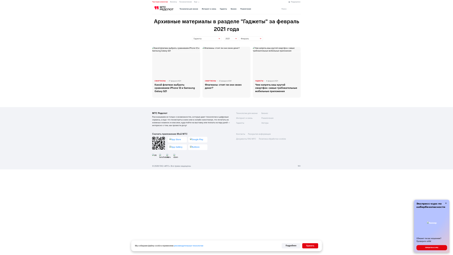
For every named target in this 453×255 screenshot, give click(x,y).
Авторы (264, 123)
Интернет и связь (209, 9)
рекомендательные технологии (188, 245)
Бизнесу (173, 2)
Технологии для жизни (189, 9)
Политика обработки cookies (272, 139)
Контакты (240, 134)
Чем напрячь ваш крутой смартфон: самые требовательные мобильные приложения (276, 88)
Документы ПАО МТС (246, 139)
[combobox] (206, 39)
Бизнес (234, 9)
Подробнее (291, 245)
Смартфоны (160, 81)
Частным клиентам (160, 2)
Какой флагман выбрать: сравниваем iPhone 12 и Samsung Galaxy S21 (175, 88)
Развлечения (245, 9)
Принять (310, 245)
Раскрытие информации (259, 134)
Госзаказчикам (185, 2)
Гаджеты (223, 9)
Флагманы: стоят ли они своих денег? (223, 86)
